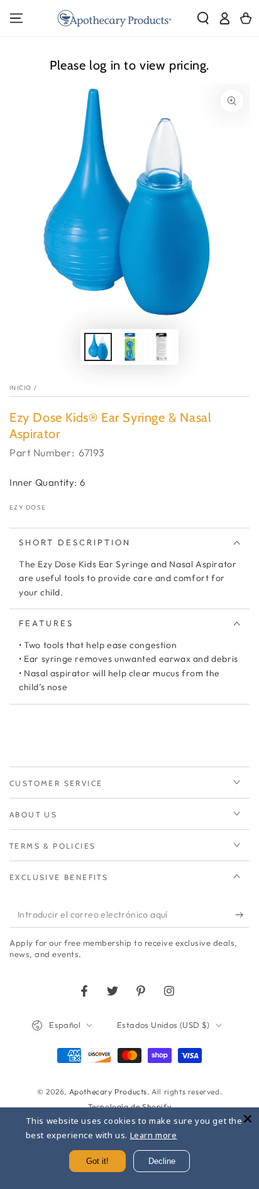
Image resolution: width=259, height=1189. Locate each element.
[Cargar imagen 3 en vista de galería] (161, 347)
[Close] (247, 1119)
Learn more (153, 1135)
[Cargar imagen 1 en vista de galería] (98, 347)
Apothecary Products (108, 1091)
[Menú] (16, 18)
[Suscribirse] (242, 915)
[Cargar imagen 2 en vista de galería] (129, 347)
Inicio (20, 388)
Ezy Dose (27, 507)
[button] (203, 18)
